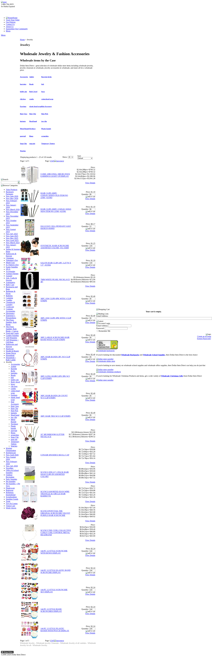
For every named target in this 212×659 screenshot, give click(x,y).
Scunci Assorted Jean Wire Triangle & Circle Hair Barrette (54, 493)
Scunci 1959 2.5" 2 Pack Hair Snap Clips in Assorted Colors (54, 474)
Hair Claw (15, 406)
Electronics (10, 313)
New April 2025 (12, 240)
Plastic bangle (13, 427)
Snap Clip (15, 437)
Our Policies (10, 22)
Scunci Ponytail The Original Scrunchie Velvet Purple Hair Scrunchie (55, 513)
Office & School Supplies (12, 471)
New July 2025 (12, 234)
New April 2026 (12, 455)
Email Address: (102, 316)
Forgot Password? (204, 339)
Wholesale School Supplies (154, 355)
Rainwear (9, 490)
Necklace (14, 424)
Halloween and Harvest (12, 345)
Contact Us (10, 24)
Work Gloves (11, 508)
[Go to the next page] (59, 161)
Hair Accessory (15, 403)
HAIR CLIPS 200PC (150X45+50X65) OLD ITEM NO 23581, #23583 (54, 195)
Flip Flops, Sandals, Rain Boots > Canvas (12, 329)
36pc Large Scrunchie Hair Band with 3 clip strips (54, 338)
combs (13, 389)
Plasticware (10, 488)
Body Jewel (15, 382)
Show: (64, 157)
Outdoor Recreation (10, 476)
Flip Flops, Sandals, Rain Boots (11, 322)
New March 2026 (13, 209)
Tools (8, 501)
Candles (9, 300)
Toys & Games (12, 504)
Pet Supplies (10, 481)
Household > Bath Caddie (11, 359)
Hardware (10, 349)
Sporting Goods (12, 499)
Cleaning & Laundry (10, 303)
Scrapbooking (11, 497)
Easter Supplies (12, 267)
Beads (13, 375)
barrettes (14, 373)
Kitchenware (11, 453)
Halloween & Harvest (11, 255)
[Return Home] (4, 2)
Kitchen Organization (11, 449)
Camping (9, 298)
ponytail (14, 431)
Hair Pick (14, 411)
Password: (100, 328)
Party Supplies (11, 479)
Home (15, 18)
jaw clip (14, 417)
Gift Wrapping (11, 338)
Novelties (9, 468)
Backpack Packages (10, 193)
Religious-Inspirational (10, 493)
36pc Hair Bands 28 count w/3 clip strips (54, 397)
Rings (13, 433)
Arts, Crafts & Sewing (11, 279)
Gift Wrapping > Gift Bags (12, 341)
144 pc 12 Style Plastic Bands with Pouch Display (54, 629)
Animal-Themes (12, 274)
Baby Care (10, 285)
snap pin (14, 439)
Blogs (8, 31)
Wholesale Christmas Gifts (172, 376)
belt (12, 377)
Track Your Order (13, 20)
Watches (14, 446)
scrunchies (15, 435)
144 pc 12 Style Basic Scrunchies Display (51, 610)
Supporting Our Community (17, 29)
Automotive (10, 282)
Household (10, 355)
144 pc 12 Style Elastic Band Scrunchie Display (55, 571)
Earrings (14, 395)
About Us (9, 27)
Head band (15, 415)
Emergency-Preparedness (11, 317)
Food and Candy (12, 333)
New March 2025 (13, 243)
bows (13, 384)
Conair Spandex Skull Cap (54, 455)
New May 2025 (12, 238)
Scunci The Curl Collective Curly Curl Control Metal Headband (55, 532)
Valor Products (11, 190)
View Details (90, 183)
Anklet (13, 366)
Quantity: (85, 194)
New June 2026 (12, 196)
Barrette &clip (14, 370)
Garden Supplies (12, 335)
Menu (3, 35)
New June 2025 (12, 236)
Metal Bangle (13, 420)
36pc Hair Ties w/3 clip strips (55, 416)
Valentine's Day (12, 260)
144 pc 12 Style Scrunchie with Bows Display (53, 552)
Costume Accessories (10, 310)
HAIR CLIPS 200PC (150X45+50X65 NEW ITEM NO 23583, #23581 (55, 210)
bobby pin (15, 380)
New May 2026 (12, 198)
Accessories (10, 271)
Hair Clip (14, 408)
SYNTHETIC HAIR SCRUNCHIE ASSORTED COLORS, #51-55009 (54, 247)
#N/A (8, 269)
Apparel (9, 276)
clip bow (14, 386)
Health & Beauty (12, 351)
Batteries (9, 296)
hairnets (14, 413)
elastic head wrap (35, 106)
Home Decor (11, 353)
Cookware (10, 307)
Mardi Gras (10, 263)
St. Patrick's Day (12, 265)
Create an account (204, 336)
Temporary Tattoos (15, 443)
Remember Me (104, 331)
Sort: (79, 156)
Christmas (10, 258)
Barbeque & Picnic (10, 292)
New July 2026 (12, 466)
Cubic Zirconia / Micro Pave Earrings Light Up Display (55, 175)
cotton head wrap (47, 99)
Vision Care (10, 506)
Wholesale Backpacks (130, 355)
